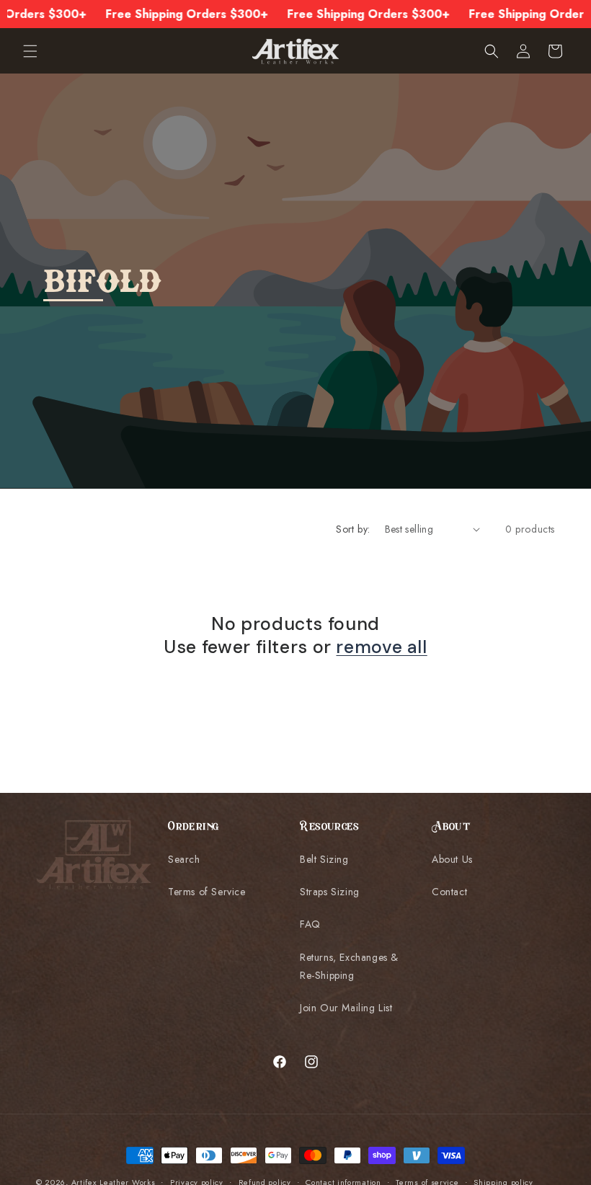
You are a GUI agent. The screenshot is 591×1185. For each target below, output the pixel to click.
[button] (30, 51)
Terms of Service (207, 891)
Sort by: (353, 529)
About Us (452, 859)
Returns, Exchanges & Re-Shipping (349, 966)
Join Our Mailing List (346, 1007)
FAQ (310, 924)
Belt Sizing (324, 859)
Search (184, 859)
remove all (381, 647)
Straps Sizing (330, 891)
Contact (449, 891)
